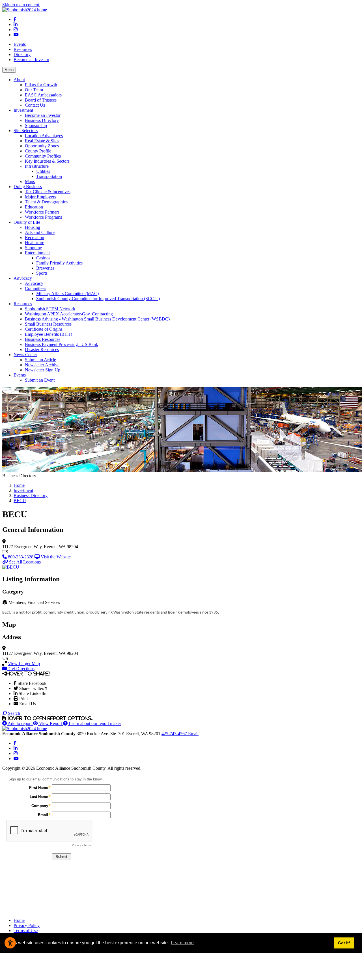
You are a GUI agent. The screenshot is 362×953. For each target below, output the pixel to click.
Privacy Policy (27, 925)
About (19, 79)
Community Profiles (43, 156)
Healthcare (34, 242)
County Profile (38, 151)
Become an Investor (31, 59)
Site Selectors (26, 130)
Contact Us (35, 105)
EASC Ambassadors (43, 94)
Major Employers (40, 196)
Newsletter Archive (42, 364)
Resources (23, 49)
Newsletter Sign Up (42, 369)
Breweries (45, 268)
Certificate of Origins (44, 329)
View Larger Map (24, 663)
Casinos (43, 257)
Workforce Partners (42, 212)
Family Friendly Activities (59, 263)
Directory (22, 54)
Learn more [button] (182, 942)
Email (193, 733)
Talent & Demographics (46, 201)
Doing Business (28, 186)
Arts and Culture (40, 232)
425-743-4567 (174, 733)
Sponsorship (36, 125)
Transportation (49, 176)
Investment (23, 110)
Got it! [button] (344, 943)
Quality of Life (27, 222)
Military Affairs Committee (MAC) (67, 293)
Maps (30, 181)
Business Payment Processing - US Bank (61, 344)
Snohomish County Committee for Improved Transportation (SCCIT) (98, 298)
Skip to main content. (21, 4)
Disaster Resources (42, 349)
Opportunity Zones (42, 145)
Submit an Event (40, 380)
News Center (25, 354)
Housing (32, 227)
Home (19, 920)
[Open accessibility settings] (10, 942)
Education (34, 207)
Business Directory (42, 120)
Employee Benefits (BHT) (48, 334)
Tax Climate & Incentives (47, 191)
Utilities (43, 171)
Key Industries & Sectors (47, 161)
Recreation (34, 237)
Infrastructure (37, 166)
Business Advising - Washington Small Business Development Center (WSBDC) (97, 319)
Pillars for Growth (41, 84)
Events (20, 44)
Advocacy (23, 278)
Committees (35, 288)
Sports (42, 273)
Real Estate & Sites (42, 140)
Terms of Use (26, 930)
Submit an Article (40, 359)
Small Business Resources (48, 324)
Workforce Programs (43, 217)
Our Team (34, 89)
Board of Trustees (41, 100)
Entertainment (37, 252)
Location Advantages (44, 135)
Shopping (33, 247)
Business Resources (42, 339)
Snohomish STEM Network (50, 308)
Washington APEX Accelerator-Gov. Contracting (69, 313)
